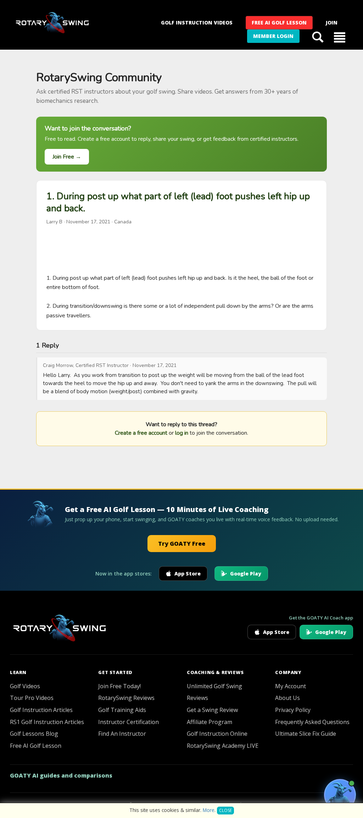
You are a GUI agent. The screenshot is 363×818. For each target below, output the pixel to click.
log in (181, 433)
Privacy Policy (293, 710)
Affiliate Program (209, 722)
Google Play (245, 573)
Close (225, 810)
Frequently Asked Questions (312, 722)
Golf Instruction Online (217, 734)
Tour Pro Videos (32, 698)
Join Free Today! (119, 686)
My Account (290, 686)
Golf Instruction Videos (197, 22)
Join (331, 22)
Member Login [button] (273, 36)
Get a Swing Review (212, 710)
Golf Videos (25, 686)
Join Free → (66, 157)
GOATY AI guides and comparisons (61, 775)
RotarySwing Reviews (126, 698)
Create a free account (141, 433)
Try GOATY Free (181, 543)
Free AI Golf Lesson (279, 22)
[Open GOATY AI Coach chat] (340, 795)
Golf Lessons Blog (34, 734)
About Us (287, 698)
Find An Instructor (122, 734)
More (208, 810)
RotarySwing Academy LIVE (222, 746)
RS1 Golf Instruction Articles (47, 722)
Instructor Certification (128, 722)
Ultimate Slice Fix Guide (305, 734)
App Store (187, 573)
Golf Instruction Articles (41, 710)
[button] (339, 37)
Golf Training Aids (122, 710)
